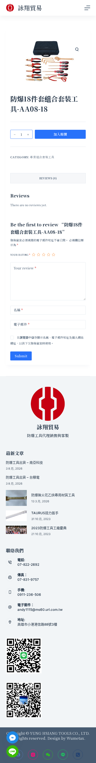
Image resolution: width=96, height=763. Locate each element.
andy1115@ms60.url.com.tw (40, 609)
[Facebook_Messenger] (12, 737)
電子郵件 (21, 324)
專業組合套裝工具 (42, 157)
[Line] (63, 755)
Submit (21, 355)
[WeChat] (48, 755)
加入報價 (60, 134)
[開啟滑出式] (87, 8)
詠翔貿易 (30, 7)
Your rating (20, 254)
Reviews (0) (48, 178)
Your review (25, 268)
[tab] (48, 178)
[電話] (78, 755)
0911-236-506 (29, 594)
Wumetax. (76, 738)
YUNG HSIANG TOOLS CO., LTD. (59, 733)
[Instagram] (33, 755)
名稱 (18, 310)
